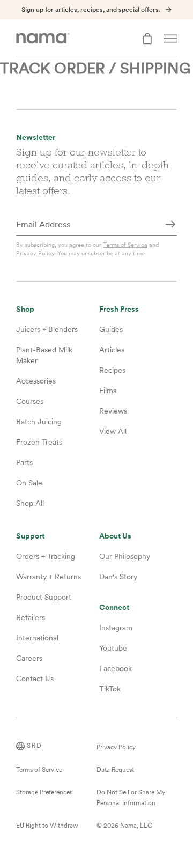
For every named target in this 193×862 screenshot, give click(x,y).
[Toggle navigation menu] (170, 38)
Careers (29, 658)
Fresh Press (119, 309)
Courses (29, 401)
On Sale (29, 482)
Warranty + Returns (48, 576)
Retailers (30, 617)
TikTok (110, 688)
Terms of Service (125, 244)
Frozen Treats (39, 442)
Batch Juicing (39, 421)
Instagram (115, 627)
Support (30, 536)
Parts (24, 462)
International (37, 637)
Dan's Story (118, 576)
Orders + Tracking (45, 556)
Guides (111, 329)
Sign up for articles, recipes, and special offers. (90, 9)
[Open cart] (147, 39)
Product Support (43, 597)
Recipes (112, 370)
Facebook (115, 668)
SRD (34, 745)
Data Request (115, 769)
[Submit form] (170, 225)
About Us (115, 536)
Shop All (30, 503)
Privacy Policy (35, 253)
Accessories (36, 381)
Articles (111, 349)
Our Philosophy (124, 556)
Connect (114, 607)
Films (107, 390)
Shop (25, 309)
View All (113, 431)
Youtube (113, 648)
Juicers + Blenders (47, 329)
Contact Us (35, 678)
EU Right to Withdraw (47, 825)
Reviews (113, 411)
